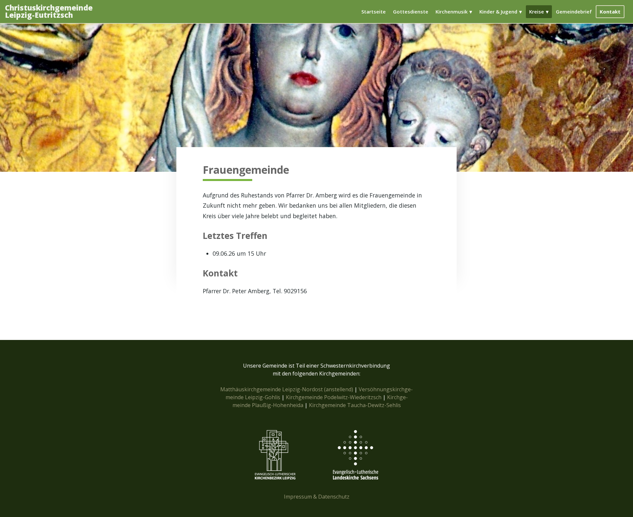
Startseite (373, 11)
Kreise (536, 11)
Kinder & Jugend (498, 11)
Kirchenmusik (451, 11)
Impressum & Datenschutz (316, 496)
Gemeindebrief (574, 11)
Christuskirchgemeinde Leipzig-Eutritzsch (49, 11)
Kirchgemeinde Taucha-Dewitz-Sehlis (355, 405)
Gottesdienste (410, 11)
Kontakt (610, 11)
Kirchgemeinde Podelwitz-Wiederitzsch (333, 397)
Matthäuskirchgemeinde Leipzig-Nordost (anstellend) (286, 389)
